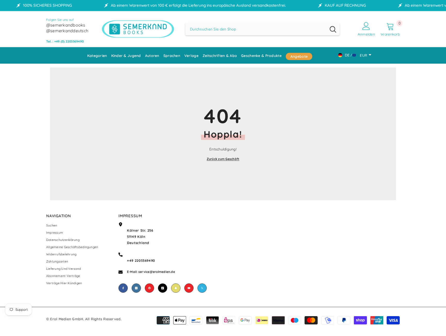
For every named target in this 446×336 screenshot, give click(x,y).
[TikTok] (162, 288)
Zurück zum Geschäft (223, 159)
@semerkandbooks (65, 25)
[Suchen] (262, 29)
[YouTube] (189, 288)
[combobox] (255, 29)
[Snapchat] (175, 288)
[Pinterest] (149, 288)
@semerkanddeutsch (67, 30)
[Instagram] (136, 288)
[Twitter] (202, 288)
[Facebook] (123, 288)
